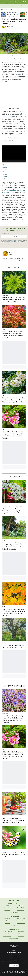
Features (19, 28)
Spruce (5, 167)
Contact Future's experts (14, 952)
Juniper (5, 174)
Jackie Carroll (10, 26)
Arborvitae (6, 179)
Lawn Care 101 (21, 933)
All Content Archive (14, 912)
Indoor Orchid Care (7, 920)
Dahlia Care (14, 925)
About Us (7, 905)
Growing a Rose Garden (20, 920)
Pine (4, 165)
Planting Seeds (21, 931)
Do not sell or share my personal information (14, 961)
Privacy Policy (14, 956)
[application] (14, 153)
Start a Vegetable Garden (14, 938)
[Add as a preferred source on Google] (14, 965)
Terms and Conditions (14, 954)
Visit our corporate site (20, 971)
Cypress (5, 176)
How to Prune (7, 933)
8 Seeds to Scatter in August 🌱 (15, 5)
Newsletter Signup (7, 907)
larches (12, 116)
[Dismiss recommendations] (26, 10)
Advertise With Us (20, 907)
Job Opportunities (20, 910)
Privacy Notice (10, 241)
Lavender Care (7, 923)
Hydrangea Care (7, 918)
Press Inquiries (7, 910)
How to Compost (21, 936)
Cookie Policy (14, 959)
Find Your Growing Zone (7, 931)
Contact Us (21, 905)
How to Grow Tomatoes (20, 918)
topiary (18, 74)
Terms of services (16, 240)
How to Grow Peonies (21, 923)
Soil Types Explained (7, 936)
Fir (4, 172)
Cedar (4, 169)
